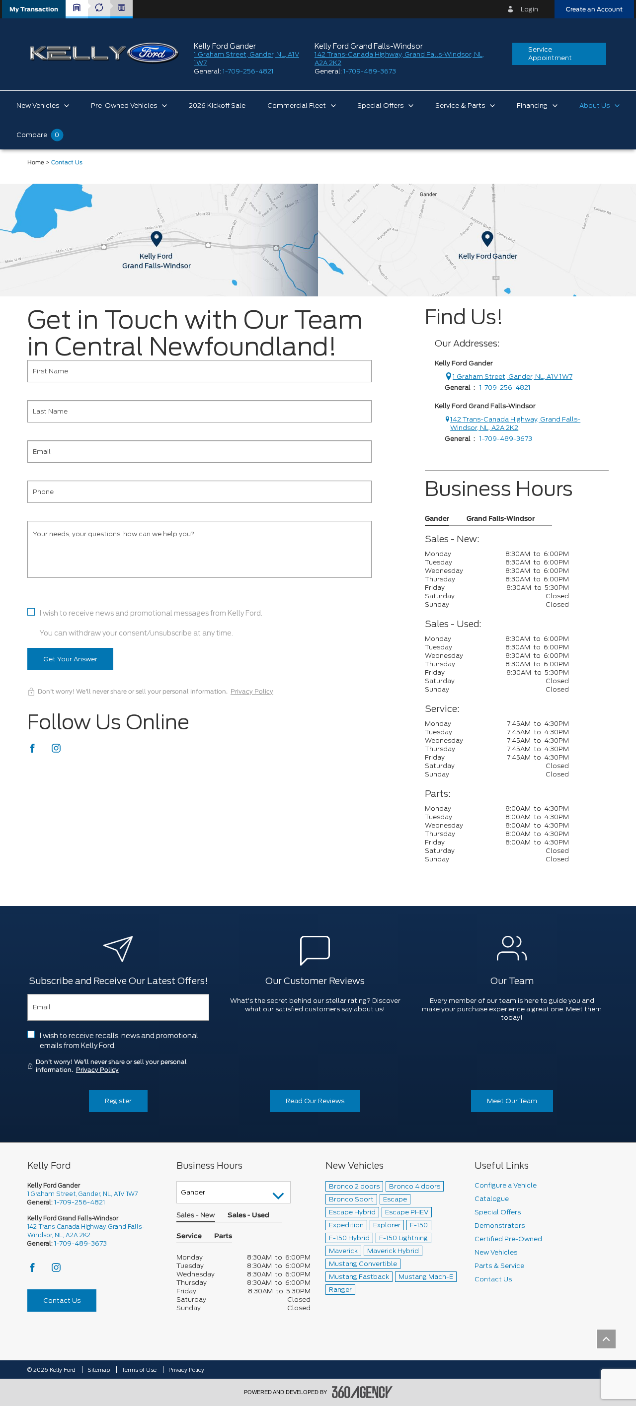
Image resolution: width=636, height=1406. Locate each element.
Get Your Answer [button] (70, 659)
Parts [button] (223, 1236)
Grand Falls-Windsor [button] (501, 519)
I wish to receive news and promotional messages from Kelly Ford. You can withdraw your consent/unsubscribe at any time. (151, 623)
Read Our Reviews (315, 1101)
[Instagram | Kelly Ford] (56, 751)
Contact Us (61, 1300)
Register (118, 1101)
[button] (34, 9)
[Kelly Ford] (318, 239)
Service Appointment (550, 54)
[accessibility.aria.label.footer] (362, 1392)
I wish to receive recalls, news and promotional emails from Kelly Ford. (119, 1041)
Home (35, 162)
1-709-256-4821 (248, 71)
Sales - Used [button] (248, 1215)
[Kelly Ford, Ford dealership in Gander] (104, 53)
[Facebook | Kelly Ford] (33, 751)
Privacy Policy (252, 692)
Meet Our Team (512, 1101)
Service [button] (189, 1236)
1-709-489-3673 (369, 71)
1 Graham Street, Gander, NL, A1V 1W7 (512, 376)
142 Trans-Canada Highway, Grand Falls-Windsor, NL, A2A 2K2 (515, 423)
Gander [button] (437, 519)
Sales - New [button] (195, 1215)
